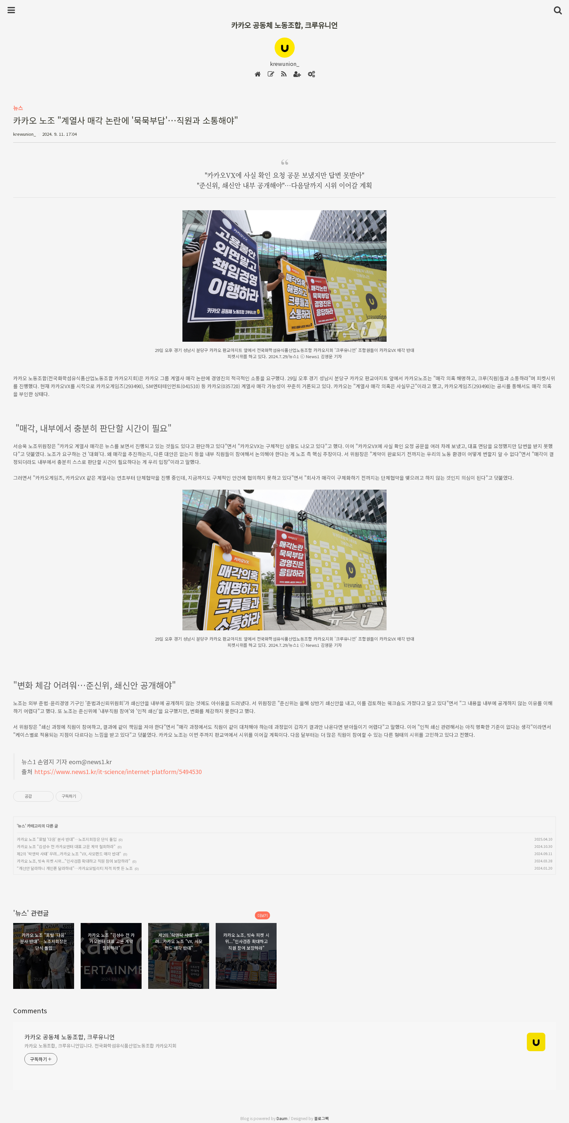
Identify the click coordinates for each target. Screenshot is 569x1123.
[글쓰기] (271, 74)
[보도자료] (283, 74)
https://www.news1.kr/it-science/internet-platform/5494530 (118, 771)
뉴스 (18, 108)
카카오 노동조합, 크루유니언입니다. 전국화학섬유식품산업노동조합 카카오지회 (100, 1045)
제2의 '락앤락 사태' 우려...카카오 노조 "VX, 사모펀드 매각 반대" (69, 853)
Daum (282, 1118)
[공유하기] (38, 796)
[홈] (258, 74)
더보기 (262, 915)
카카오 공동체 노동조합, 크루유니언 (284, 25)
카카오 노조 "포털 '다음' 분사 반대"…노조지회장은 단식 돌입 (67, 839)
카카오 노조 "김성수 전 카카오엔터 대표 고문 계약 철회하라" (66, 846)
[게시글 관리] (46, 796)
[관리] (311, 74)
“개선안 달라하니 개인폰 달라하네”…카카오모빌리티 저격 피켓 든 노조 (75, 868)
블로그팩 (321, 1118)
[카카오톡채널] (297, 74)
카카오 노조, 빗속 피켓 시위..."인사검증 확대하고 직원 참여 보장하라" (73, 861)
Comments (30, 1010)
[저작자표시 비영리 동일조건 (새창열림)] (91, 796)
